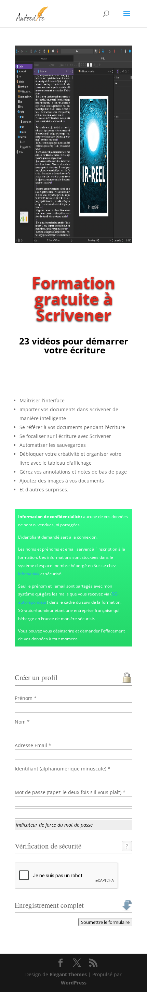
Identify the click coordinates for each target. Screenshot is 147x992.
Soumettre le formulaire (105, 922)
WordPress (73, 982)
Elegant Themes (68, 974)
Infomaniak (28, 574)
